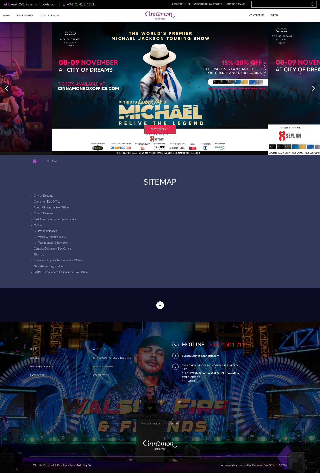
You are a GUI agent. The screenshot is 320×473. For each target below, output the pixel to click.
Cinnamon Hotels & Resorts (205, 4)
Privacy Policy (150, 424)
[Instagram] (160, 401)
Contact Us (256, 15)
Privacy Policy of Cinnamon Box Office (58, 260)
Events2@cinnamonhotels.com (200, 356)
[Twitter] (179, 401)
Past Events (25, 15)
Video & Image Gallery (52, 237)
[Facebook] (140, 401)
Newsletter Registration (49, 266)
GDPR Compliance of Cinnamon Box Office (61, 272)
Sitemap (39, 254)
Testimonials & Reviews (53, 243)
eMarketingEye (83, 465)
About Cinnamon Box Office (51, 207)
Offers (34, 358)
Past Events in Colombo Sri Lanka (55, 219)
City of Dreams (235, 4)
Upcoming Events (41, 366)
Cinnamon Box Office (47, 201)
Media (274, 15)
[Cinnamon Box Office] (160, 15)
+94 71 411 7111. (229, 345)
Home (6, 15)
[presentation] (6, 88)
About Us (177, 4)
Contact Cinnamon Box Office (52, 248)
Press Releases (47, 231)
